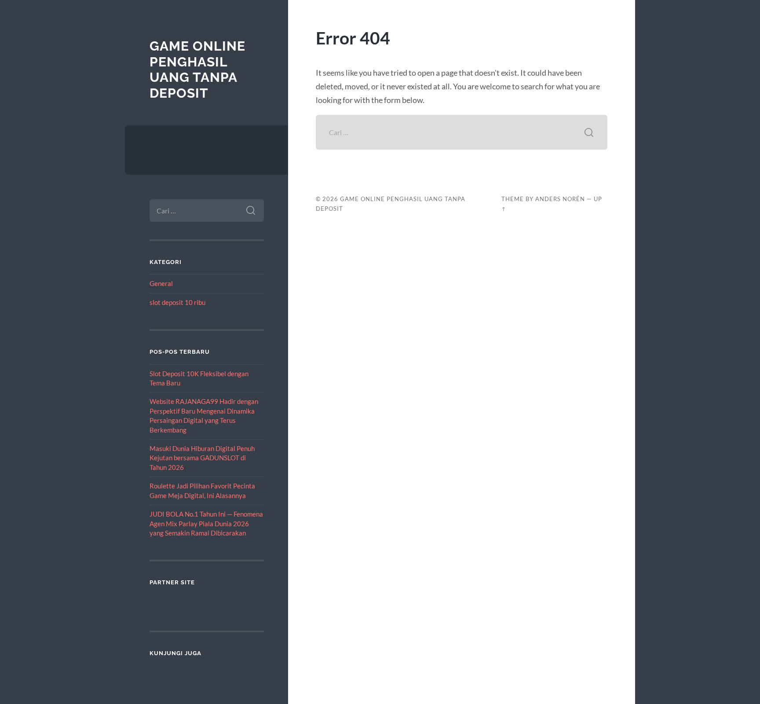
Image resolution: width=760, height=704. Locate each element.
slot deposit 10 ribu (177, 302)
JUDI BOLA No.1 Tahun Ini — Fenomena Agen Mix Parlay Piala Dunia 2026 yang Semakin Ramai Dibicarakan (206, 523)
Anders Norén (560, 198)
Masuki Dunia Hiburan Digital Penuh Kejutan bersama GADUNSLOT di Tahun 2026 (202, 457)
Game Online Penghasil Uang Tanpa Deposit (197, 69)
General (161, 283)
